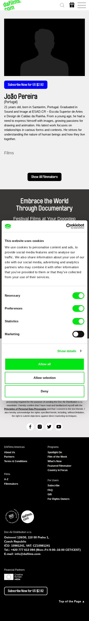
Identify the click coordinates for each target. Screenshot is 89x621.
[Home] (12, 5)
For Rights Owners (59, 499)
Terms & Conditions (15, 461)
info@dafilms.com (27, 554)
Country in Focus (58, 470)
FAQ (50, 490)
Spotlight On (55, 452)
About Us (9, 452)
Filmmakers (11, 483)
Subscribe (54, 485)
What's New (54, 461)
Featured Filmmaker (59, 465)
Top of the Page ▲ (72, 601)
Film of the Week (57, 456)
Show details (66, 351)
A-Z (6, 479)
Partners (9, 456)
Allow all (44, 364)
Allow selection (45, 377)
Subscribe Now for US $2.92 (26, 84)
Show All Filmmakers (44, 177)
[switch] (78, 308)
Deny (44, 391)
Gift (50, 494)
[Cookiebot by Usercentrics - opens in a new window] (66, 226)
